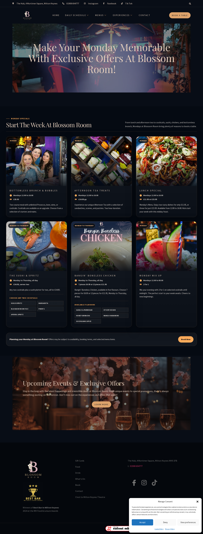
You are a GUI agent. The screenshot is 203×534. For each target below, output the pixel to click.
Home (56, 15)
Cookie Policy (159, 529)
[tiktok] (153, 479)
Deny (165, 522)
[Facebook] (132, 479)
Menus (99, 15)
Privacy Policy (170, 529)
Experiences (121, 15)
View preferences (188, 522)
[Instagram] (142, 479)
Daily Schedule (75, 15)
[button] (197, 501)
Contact (144, 15)
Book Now (185, 339)
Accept (142, 522)
